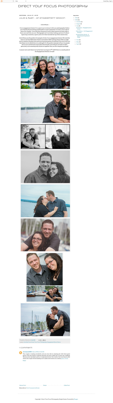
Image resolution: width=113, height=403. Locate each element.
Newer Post (23, 385)
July (77, 25)
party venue (64, 358)
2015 (76, 19)
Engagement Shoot (52, 342)
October (78, 21)
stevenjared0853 (27, 351)
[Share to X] (42, 340)
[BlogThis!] (40, 340)
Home (45, 385)
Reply (24, 360)
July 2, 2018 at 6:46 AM (38, 351)
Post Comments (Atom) (33, 388)
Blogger (76, 399)
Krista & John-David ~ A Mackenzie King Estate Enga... (83, 36)
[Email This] (39, 340)
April (78, 44)
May (77, 41)
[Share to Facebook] (43, 340)
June (77, 39)
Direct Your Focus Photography (53, 6)
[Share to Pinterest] (45, 340)
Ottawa (59, 342)
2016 (76, 17)
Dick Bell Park (27, 342)
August (78, 23)
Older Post (67, 385)
